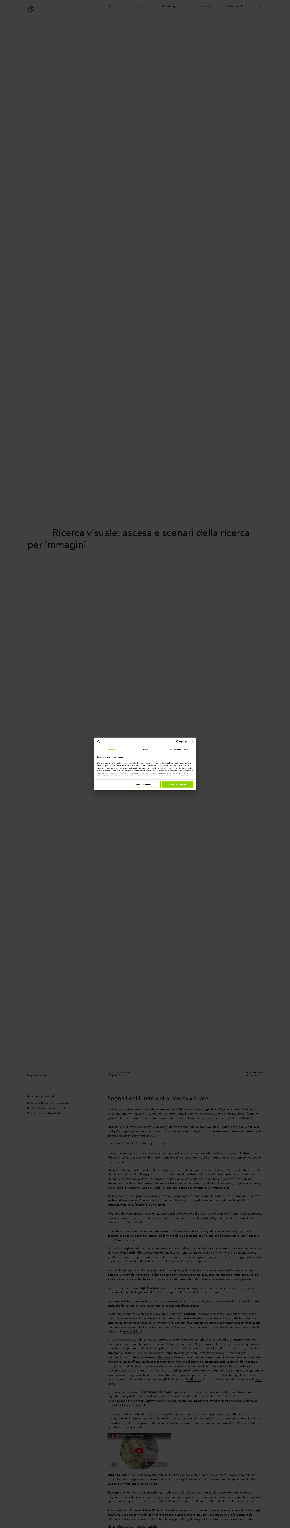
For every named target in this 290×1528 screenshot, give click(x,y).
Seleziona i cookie (143, 784)
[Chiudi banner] (192, 742)
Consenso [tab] (111, 750)
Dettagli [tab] (145, 749)
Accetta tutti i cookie (177, 784)
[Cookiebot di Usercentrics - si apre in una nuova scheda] (178, 742)
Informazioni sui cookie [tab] (179, 749)
